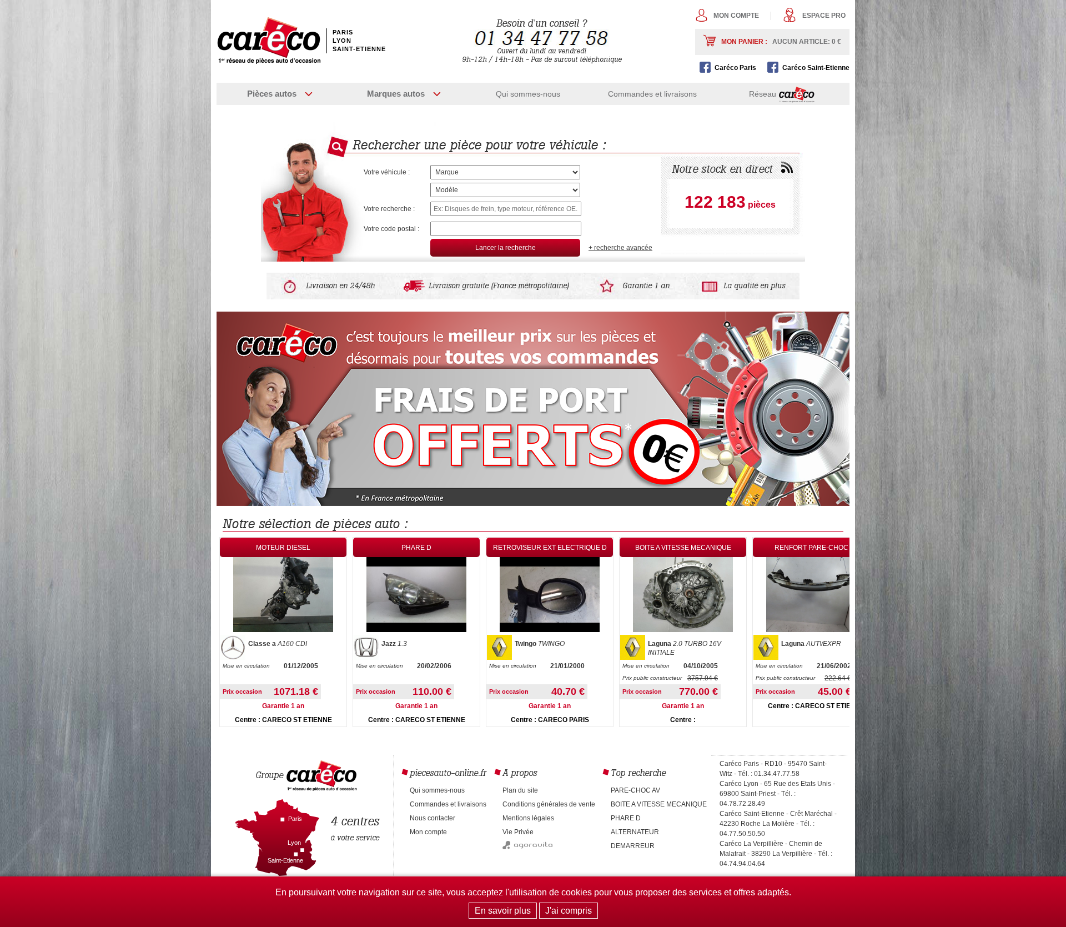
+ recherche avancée (620, 248)
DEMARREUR (633, 846)
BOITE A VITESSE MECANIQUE (659, 804)
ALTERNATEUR (635, 832)
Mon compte (736, 15)
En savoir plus (503, 910)
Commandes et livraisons (652, 93)
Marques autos (396, 93)
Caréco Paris (735, 68)
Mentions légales (528, 818)
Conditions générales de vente (548, 804)
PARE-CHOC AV (635, 790)
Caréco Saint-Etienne (815, 68)
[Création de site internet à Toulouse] (527, 847)
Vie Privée (518, 832)
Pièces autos (271, 93)
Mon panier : (781, 42)
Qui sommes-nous (528, 93)
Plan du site (520, 790)
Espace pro (824, 15)
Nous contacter (432, 818)
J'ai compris (568, 910)
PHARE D (626, 818)
